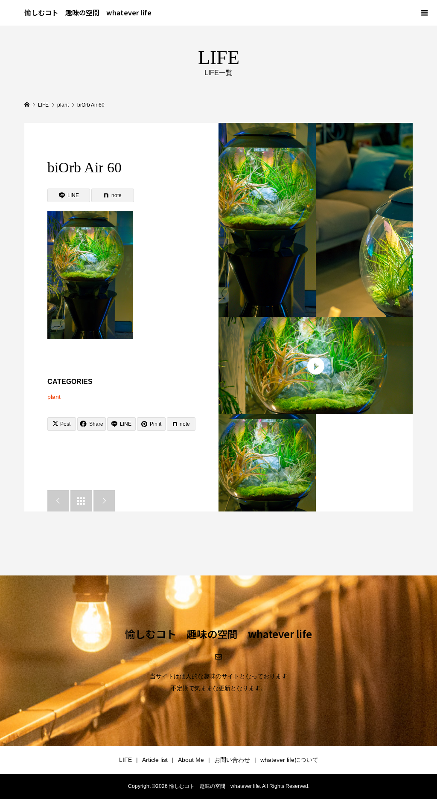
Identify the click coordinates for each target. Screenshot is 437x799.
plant (54, 396)
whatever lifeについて (289, 759)
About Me (191, 759)
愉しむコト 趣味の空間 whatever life (87, 12)
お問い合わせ (232, 759)
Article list (155, 759)
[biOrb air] (267, 220)
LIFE (125, 759)
